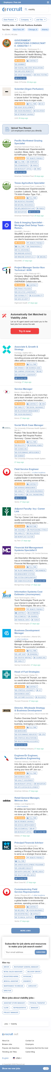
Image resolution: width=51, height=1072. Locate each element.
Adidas (17, 804)
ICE (42, 104)
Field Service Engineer (26, 469)
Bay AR (22, 92)
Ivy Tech (17, 514)
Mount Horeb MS (41, 713)
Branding (33, 654)
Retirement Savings (25, 114)
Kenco (16, 392)
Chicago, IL (32, 29)
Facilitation (34, 533)
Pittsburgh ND (34, 273)
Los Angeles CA (27, 804)
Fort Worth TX (34, 761)
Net (33, 828)
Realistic (21, 445)
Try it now (25, 331)
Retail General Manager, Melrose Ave (27, 799)
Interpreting (22, 914)
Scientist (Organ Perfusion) (28, 88)
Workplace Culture (25, 537)
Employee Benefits (25, 71)
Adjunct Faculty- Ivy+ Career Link (29, 510)
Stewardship (22, 165)
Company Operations (25, 371)
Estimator (21, 616)
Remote (27, 231)
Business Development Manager (27, 632)
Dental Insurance (36, 407)
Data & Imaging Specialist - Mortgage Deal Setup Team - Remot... (29, 225)
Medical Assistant (11, 981)
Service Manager (23, 388)
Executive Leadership (26, 292)
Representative (19, 1008)
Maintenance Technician (13, 986)
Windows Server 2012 (26, 257)
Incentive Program (25, 201)
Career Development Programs (30, 865)
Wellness (39, 872)
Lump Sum (21, 654)
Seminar (20, 456)
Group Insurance (24, 75)
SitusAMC (18, 231)
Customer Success (25, 697)
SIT (40, 690)
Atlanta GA (36, 636)
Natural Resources (25, 205)
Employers (30, 1044)
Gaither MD (27, 352)
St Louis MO (25, 472)
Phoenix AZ (25, 895)
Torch (36, 620)
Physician (27, 976)
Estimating (34, 613)
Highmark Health (20, 273)
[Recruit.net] (12, 9)
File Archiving (23, 250)
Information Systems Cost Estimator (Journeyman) (28, 593)
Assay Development (25, 107)
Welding (20, 910)
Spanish (20, 368)
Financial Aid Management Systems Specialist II (28, 549)
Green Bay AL (26, 392)
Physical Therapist (37, 1003)
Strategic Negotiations (27, 738)
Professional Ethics (38, 530)
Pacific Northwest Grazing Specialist (28, 142)
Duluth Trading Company (24, 713)
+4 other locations (38, 472)
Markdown (21, 731)
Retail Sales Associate (13, 972)
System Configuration (26, 577)
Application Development (27, 787)
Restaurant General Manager (26, 967)
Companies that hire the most (37, 1048)
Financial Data (23, 620)
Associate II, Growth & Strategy (26, 348)
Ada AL (38, 146)
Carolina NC (32, 846)
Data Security (23, 299)
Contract (33, 61)
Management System (25, 574)
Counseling (22, 449)
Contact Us (30, 1040)
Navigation (21, 212)
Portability (22, 296)
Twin (38, 169)
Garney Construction (22, 636)
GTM (43, 734)
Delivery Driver (33, 972)
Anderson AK (27, 514)
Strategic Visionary (25, 690)
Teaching (21, 530)
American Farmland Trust (24, 146)
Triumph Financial (21, 675)
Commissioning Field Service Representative (26, 890)
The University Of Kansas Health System (29, 428)
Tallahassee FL (34, 49)
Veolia (16, 472)
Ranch (35, 165)
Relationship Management (28, 411)
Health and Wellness (26, 875)
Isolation (40, 111)
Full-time (32, 104)
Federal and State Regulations (30, 68)
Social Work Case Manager (28, 425)
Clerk (6, 1008)
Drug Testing (41, 75)
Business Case (34, 368)
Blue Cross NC (20, 846)
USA (18, 1058)
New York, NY (18, 29)
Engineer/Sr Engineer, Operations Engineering (27, 757)
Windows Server (24, 253)
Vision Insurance (24, 111)
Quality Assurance (25, 780)
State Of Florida (20, 49)
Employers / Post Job (12, 2)
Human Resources (24, 581)
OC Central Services (40, 553)
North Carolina (23, 872)
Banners (41, 570)
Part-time (32, 526)
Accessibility (37, 296)
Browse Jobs (7, 1044)
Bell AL (17, 430)
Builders (41, 697)
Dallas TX (34, 675)
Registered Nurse (11, 976)
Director (7, 991)
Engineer (27, 981)
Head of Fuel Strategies (27, 671)
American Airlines (21, 761)
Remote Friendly (36, 158)
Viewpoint (33, 162)
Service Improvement (26, 825)
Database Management (26, 488)
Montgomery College (22, 553)
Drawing (34, 616)
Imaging (43, 257)
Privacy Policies (24, 289)
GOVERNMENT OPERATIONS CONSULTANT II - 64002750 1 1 (30, 43)
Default (36, 914)
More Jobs (25, 930)
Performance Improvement (28, 452)
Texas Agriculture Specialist (29, 182)
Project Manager (11, 1012)
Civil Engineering (36, 495)
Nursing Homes (36, 445)
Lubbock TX (40, 186)
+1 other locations (21, 639)
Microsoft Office (24, 169)
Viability (20, 407)
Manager (34, 1008)
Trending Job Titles (9, 1051)
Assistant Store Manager (14, 1003)
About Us (5, 1040)
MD (40, 371)
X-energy (17, 352)
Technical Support (25, 917)
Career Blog (30, 1051)
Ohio (33, 597)
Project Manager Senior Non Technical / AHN (29, 269)
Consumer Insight (24, 868)
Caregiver (32, 986)
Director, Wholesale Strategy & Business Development (29, 709)
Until (16, 92)
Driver (6, 967)
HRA (43, 404)
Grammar (21, 64)
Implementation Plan (25, 208)
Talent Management (25, 570)
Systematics (22, 828)
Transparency (35, 246)
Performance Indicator (27, 734)
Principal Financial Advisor (28, 842)
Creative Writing (24, 658)
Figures (20, 495)
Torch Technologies (21, 597)
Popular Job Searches (10, 1048)
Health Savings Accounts (27, 741)
